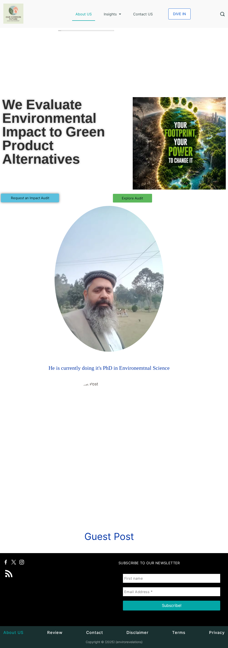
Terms (178, 632)
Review (55, 632)
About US (83, 14)
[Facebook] (5, 562)
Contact (94, 632)
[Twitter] (13, 562)
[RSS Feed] (8, 570)
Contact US (143, 14)
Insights (110, 14)
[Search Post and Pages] (222, 14)
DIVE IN (179, 14)
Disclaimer (137, 632)
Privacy (217, 632)
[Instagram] (21, 562)
